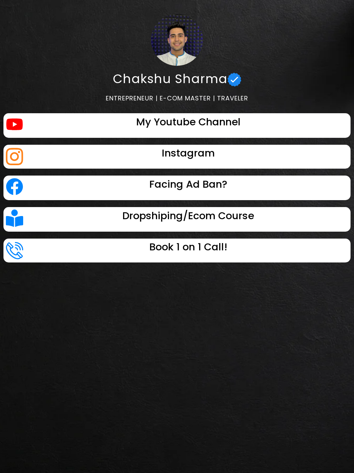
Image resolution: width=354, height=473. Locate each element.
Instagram (188, 153)
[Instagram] (14, 156)
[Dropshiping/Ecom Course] (14, 219)
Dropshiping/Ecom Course (188, 216)
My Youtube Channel (188, 122)
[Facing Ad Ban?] (14, 188)
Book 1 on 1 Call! (188, 247)
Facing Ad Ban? (188, 184)
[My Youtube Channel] (14, 125)
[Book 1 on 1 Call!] (14, 250)
